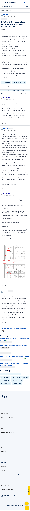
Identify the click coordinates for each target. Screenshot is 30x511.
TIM (24, 82)
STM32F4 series (16, 377)
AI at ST (3, 458)
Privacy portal (10, 505)
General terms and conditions (8, 432)
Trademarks (23, 503)
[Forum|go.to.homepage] (9, 2)
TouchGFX (25, 377)
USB (21, 380)
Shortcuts (3, 466)
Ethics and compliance (6, 478)
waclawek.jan (6, 97)
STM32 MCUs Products (7, 10)
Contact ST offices (5, 440)
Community (4, 447)
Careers (3, 421)
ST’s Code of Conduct (6, 485)
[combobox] (15, 6)
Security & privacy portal (7, 489)
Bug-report (15, 380)
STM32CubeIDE (5, 377)
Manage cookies (19, 505)
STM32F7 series (17, 383)
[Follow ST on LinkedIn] (5, 496)
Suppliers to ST (5, 424)
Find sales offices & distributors (8, 443)
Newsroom (3, 451)
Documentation (6, 82)
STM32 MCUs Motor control (6, 342)
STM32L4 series (5, 380)
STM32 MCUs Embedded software (7, 367)
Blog (2, 428)
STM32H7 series (17, 82)
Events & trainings (5, 455)
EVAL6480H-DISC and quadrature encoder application (13, 345)
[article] (15, 110)
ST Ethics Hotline (5, 481)
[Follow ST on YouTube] (14, 496)
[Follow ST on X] (2, 496)
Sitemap (3, 470)
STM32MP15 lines (5, 383)
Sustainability (4, 413)
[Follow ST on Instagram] (8, 496)
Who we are (4, 406)
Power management (5, 347)
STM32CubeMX (16, 374)
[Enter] (2, 6)
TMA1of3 (5, 14)
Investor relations (5, 409)
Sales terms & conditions (12, 503)
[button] (1, 2)
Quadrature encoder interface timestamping (11, 351)
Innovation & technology (7, 417)
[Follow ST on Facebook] (11, 496)
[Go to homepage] (4, 398)
